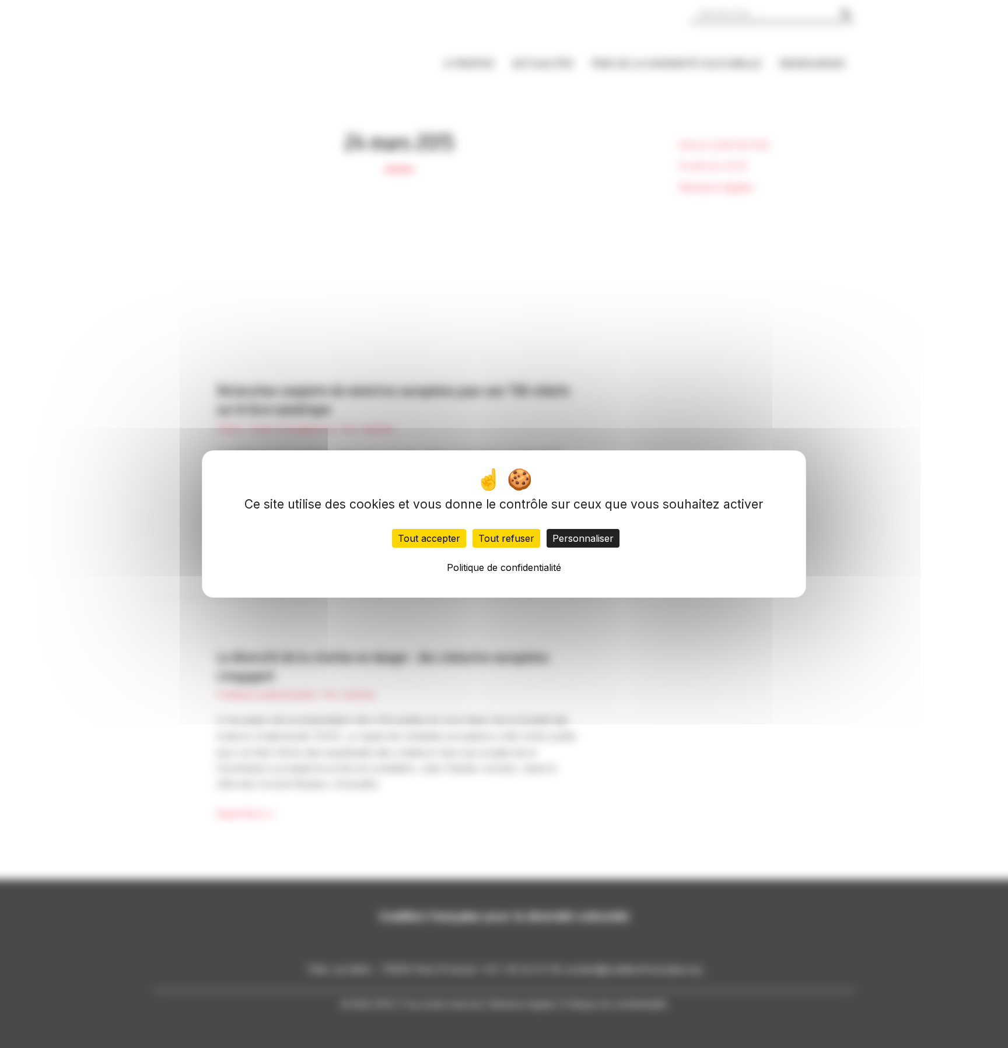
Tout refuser (506, 538)
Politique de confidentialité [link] (504, 567)
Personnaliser (583, 538)
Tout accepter (429, 538)
